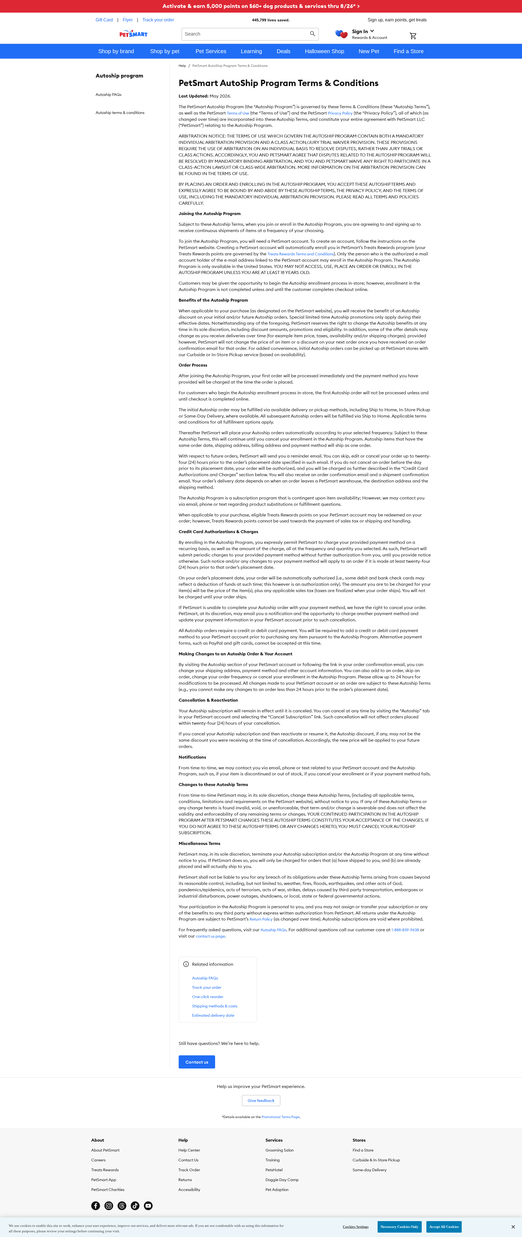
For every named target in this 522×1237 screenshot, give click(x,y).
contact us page (210, 936)
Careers (98, 1160)
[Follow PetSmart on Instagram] (108, 1205)
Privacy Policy (340, 113)
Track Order (189, 1169)
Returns (185, 1179)
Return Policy (261, 919)
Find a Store (363, 1150)
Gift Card (104, 20)
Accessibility (189, 1189)
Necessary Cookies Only (400, 1227)
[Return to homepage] (133, 33)
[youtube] (148, 1205)
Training (273, 1160)
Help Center (189, 1150)
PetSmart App (103, 1179)
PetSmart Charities (107, 1189)
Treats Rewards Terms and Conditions (300, 254)
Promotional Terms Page (280, 1117)
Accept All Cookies (444, 1227)
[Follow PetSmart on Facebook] (95, 1205)
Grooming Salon (280, 1150)
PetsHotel (274, 1169)
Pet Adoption (277, 1189)
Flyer (128, 20)
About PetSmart (105, 1150)
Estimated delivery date (213, 1015)
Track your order (158, 20)
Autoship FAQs (273, 929)
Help (182, 66)
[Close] (513, 1227)
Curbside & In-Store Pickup (376, 1160)
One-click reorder (207, 996)
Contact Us (188, 1160)
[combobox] (250, 33)
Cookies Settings (356, 1227)
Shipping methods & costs (214, 1006)
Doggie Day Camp (282, 1179)
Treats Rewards (105, 1169)
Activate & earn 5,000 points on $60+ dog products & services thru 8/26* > (261, 5)
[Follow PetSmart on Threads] (122, 1205)
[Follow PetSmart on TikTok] (135, 1205)
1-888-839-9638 (405, 929)
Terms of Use (238, 113)
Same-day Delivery (370, 1169)
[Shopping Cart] (420, 36)
